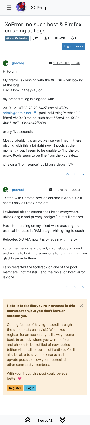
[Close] (81, 305)
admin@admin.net (17, 113)
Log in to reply (73, 46)
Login (30, 388)
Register (15, 388)
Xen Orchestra (18, 38)
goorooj (18, 63)
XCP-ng (38, 7)
